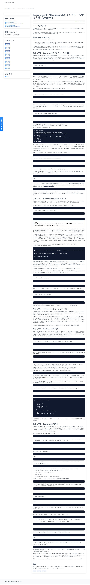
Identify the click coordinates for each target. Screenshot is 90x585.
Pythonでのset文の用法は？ (10, 25)
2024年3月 (8, 43)
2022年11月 (8, 62)
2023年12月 (8, 44)
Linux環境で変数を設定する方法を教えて (13, 26)
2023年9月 (8, 48)
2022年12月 (8, 61)
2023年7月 (8, 51)
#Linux (35, 571)
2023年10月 (8, 47)
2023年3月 (8, 57)
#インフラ (39, 571)
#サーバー (44, 571)
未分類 (8, 8)
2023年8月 (8, 50)
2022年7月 (8, 68)
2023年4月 (8, 55)
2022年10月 (8, 64)
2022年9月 (8, 65)
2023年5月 (8, 54)
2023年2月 (8, 58)
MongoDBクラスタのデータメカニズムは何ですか (14, 23)
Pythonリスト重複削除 (10, 22)
